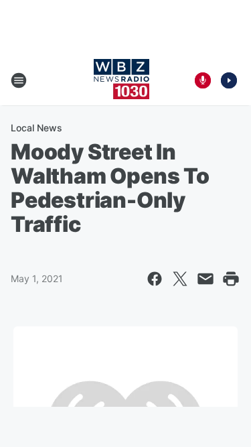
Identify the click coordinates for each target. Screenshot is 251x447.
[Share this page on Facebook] (154, 278)
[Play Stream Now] (229, 80)
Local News (36, 127)
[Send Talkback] (203, 80)
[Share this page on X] (180, 278)
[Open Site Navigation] (19, 80)
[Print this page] (231, 278)
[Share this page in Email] (205, 278)
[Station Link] (121, 80)
